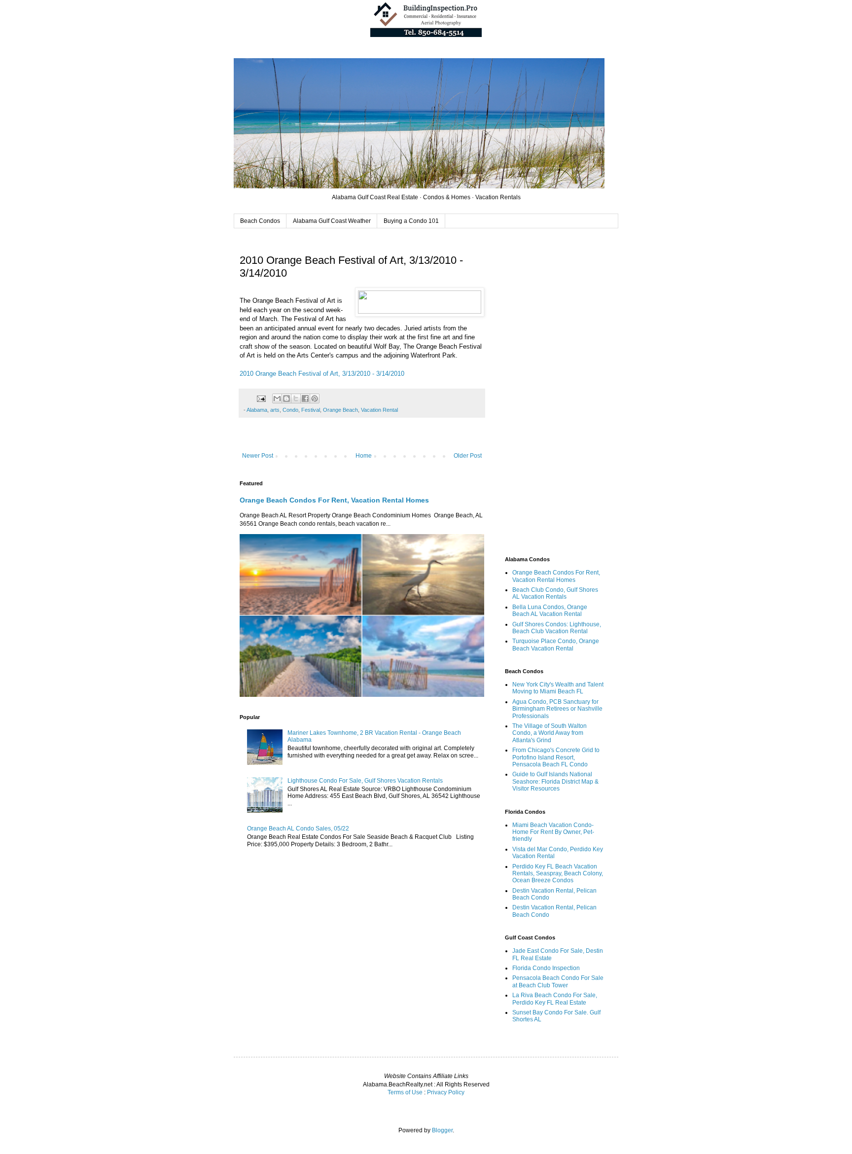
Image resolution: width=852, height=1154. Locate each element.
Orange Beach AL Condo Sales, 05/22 (298, 828)
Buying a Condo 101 (411, 220)
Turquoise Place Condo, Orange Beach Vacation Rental (555, 644)
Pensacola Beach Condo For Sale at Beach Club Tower (558, 981)
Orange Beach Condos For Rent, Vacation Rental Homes (334, 500)
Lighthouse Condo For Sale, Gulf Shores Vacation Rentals (365, 780)
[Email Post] (260, 398)
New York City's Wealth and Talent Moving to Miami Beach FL (558, 688)
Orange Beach (340, 410)
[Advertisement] (554, 393)
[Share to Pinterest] (315, 398)
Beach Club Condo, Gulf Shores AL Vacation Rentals (555, 593)
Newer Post (257, 455)
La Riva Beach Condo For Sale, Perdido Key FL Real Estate (554, 999)
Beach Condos (260, 220)
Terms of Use (405, 1092)
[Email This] (277, 398)
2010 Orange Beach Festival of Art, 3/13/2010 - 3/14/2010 (322, 373)
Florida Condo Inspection (546, 968)
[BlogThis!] (286, 398)
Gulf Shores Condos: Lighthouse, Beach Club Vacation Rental (556, 628)
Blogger (442, 1130)
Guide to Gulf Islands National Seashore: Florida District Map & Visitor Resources (555, 781)
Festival (310, 410)
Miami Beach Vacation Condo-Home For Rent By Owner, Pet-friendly (553, 832)
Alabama (257, 410)
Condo (290, 410)
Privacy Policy (445, 1092)
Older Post (468, 455)
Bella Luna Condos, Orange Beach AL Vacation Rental (549, 610)
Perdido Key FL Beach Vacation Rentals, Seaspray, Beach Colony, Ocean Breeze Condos (557, 873)
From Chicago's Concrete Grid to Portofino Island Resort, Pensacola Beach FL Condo (556, 757)
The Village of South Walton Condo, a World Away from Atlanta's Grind (549, 733)
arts (275, 410)
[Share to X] (296, 398)
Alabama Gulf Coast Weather (332, 220)
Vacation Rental (379, 410)
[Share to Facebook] (305, 398)
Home (363, 455)
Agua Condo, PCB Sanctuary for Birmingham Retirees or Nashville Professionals (557, 709)
